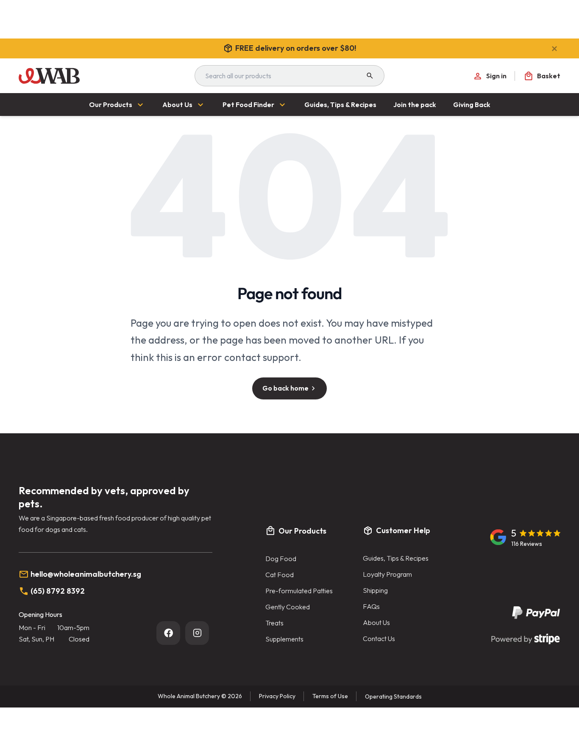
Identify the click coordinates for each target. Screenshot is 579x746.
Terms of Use (330, 696)
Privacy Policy (277, 696)
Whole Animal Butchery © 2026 (200, 696)
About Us (376, 622)
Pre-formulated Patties (299, 590)
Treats (274, 623)
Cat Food (279, 574)
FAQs (371, 606)
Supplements (284, 639)
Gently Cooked (287, 607)
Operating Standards (393, 696)
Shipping (375, 590)
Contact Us (379, 638)
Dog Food (280, 558)
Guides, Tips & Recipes (396, 558)
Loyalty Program (387, 574)
